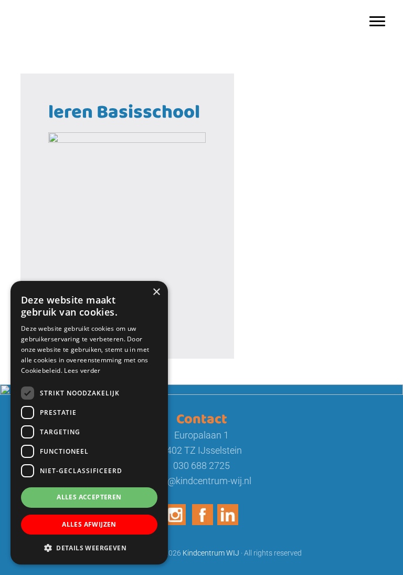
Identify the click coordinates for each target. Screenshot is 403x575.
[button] (89, 547)
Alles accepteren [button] (89, 497)
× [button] (156, 292)
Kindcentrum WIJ (56, 10)
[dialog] (89, 422)
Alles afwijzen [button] (89, 524)
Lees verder (82, 370)
